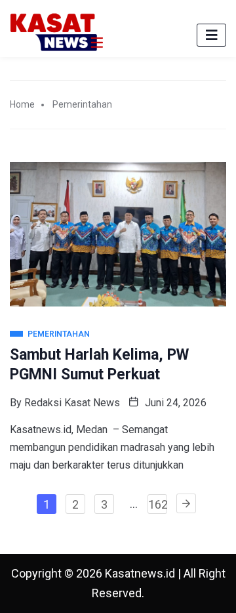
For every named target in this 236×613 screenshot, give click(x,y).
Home (22, 104)
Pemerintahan (82, 104)
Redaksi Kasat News (72, 402)
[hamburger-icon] (211, 35)
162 (157, 504)
